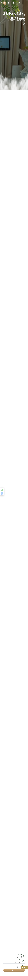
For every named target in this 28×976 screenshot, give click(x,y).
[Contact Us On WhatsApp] (2, 490)
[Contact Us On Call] (2, 493)
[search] (8, 3)
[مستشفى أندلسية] (19, 3)
